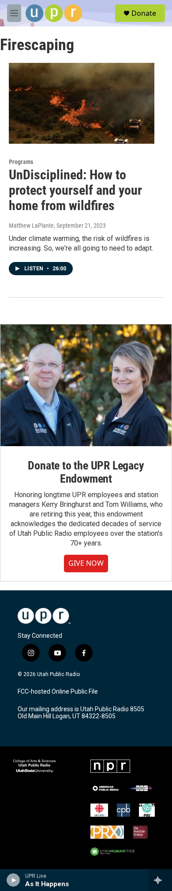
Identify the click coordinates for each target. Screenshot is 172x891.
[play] (13, 880)
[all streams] (160, 880)
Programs (21, 161)
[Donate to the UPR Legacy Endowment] (86, 385)
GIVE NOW (86, 563)
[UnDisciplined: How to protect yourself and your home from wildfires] (81, 103)
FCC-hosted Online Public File (58, 691)
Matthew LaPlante (31, 225)
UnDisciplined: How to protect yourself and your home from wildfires (75, 190)
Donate (143, 13)
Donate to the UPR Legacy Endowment (86, 472)
